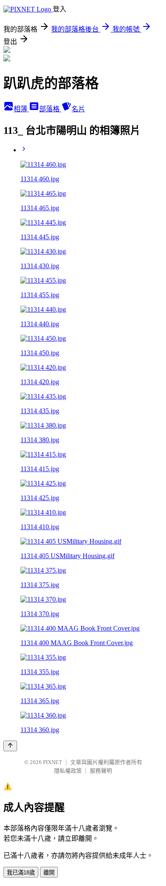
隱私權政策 (68, 770)
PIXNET (52, 762)
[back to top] (10, 746)
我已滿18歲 (21, 872)
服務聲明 (101, 770)
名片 (78, 109)
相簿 (21, 109)
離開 (48, 872)
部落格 (50, 109)
